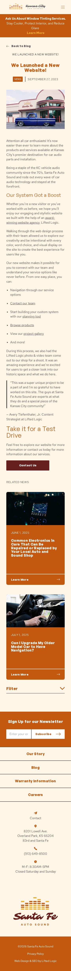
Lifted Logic (49, 961)
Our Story (35, 754)
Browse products (22, 325)
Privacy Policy (35, 954)
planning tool (31, 316)
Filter (12, 688)
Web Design (21, 961)
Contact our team (22, 303)
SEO (34, 961)
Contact (35, 818)
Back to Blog (21, 46)
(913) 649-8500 (35, 854)
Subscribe (43, 734)
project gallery (33, 334)
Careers (35, 794)
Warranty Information (35, 781)
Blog (35, 767)
